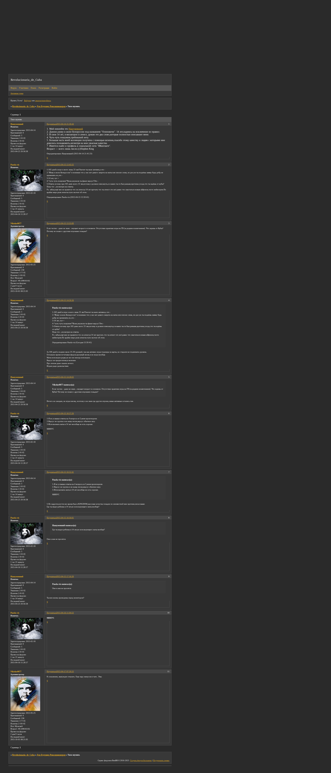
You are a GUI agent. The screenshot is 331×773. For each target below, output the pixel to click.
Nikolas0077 (16, 223)
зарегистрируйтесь (43, 101)
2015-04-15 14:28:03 (65, 377)
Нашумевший (17, 124)
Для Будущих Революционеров (51, 106)
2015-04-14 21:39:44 (65, 124)
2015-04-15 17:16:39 (65, 576)
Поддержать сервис (161, 760)
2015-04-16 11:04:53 (65, 613)
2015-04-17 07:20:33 (65, 671)
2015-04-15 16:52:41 (65, 472)
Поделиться (51, 124)
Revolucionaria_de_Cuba (23, 106)
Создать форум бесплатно (141, 760)
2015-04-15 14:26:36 (65, 300)
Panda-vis (15, 165)
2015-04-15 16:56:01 (65, 518)
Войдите (27, 101)
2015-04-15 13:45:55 (65, 165)
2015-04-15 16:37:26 (65, 413)
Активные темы (17, 93)
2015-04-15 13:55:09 (65, 223)
